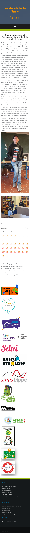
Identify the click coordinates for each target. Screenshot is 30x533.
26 (11, 251)
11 (7, 243)
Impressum (6, 523)
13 (15, 243)
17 (3, 247)
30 (15, 235)
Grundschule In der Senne (15, 9)
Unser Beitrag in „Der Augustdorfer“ (12, 268)
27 (3, 235)
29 (11, 235)
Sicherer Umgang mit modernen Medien (13, 264)
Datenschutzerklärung (9, 521)
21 (19, 247)
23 (27, 247)
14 (19, 243)
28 (7, 235)
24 (3, 251)
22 (23, 247)
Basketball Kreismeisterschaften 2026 (13, 266)
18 (7, 247)
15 (23, 243)
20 (15, 247)
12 (11, 243)
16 (27, 243)
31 (19, 235)
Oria (25, 529)
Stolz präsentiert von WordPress (10, 529)
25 (7, 251)
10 (3, 243)
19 (11, 247)
